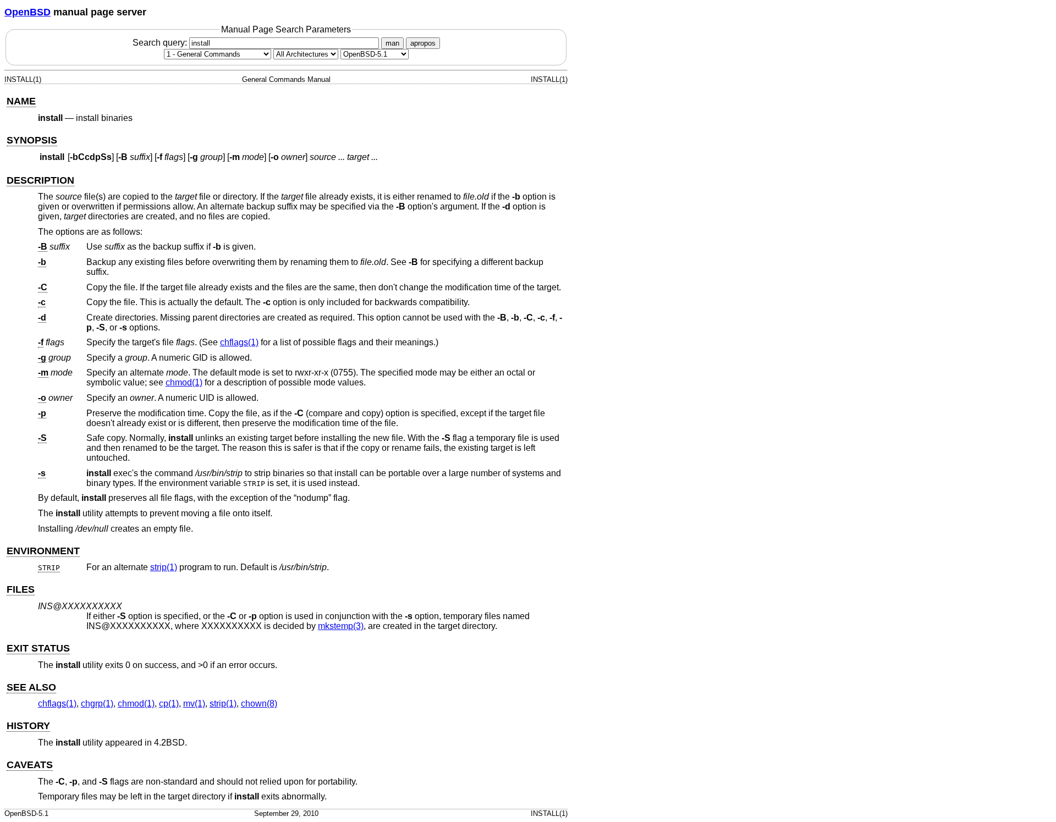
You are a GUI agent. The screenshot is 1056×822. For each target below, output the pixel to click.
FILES (21, 589)
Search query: (161, 42)
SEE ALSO (31, 687)
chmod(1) (184, 382)
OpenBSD (27, 12)
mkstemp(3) (341, 626)
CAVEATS (30, 764)
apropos (423, 43)
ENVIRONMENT (43, 550)
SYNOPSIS (32, 140)
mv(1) (194, 703)
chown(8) (259, 703)
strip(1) (163, 567)
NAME (21, 101)
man (392, 43)
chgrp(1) (97, 703)
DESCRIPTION (40, 180)
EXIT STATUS (38, 648)
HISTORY (28, 725)
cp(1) (169, 703)
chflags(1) (239, 342)
